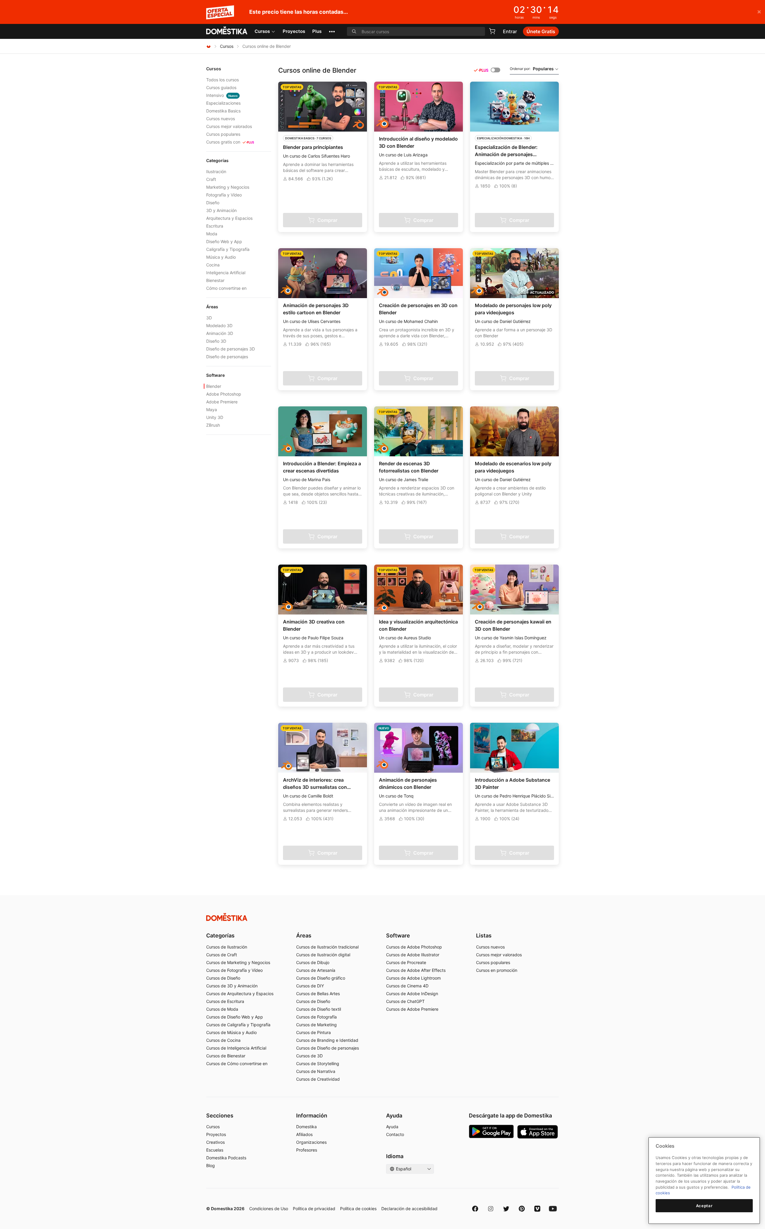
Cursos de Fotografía (316, 1016)
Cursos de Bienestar (225, 1055)
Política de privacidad (314, 1208)
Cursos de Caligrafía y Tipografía (238, 1024)
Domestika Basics (223, 110)
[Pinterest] (522, 1209)
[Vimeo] (537, 1209)
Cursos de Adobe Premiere (412, 1009)
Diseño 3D (216, 341)
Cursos (262, 31)
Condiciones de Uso (268, 1208)
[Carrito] (492, 31)
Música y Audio (221, 257)
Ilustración (216, 171)
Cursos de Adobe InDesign (412, 993)
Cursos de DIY (310, 985)
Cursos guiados (221, 87)
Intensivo (222, 95)
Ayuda (392, 1126)
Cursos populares (223, 134)
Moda (211, 233)
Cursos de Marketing (316, 1024)
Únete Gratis (541, 31)
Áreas (303, 935)
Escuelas (214, 1149)
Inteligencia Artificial (225, 272)
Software (398, 935)
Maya (211, 409)
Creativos (215, 1142)
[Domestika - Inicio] (226, 30)
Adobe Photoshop (223, 394)
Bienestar (215, 280)
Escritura (214, 225)
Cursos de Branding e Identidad (327, 1040)
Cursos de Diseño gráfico (320, 978)
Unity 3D (214, 417)
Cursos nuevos (220, 118)
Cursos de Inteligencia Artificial (236, 1047)
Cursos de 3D (309, 1055)
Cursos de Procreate (406, 962)
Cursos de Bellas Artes (318, 993)
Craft (211, 179)
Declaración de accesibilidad (409, 1208)
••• (332, 31)
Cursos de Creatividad (318, 1079)
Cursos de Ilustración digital (323, 954)
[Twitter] (506, 1209)
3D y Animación (221, 210)
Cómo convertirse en (226, 288)
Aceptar (704, 1205)
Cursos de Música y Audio (231, 1032)
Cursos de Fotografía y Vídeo (234, 970)
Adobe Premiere (222, 401)
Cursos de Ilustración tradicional (327, 946)
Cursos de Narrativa (315, 1071)
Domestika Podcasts (226, 1157)
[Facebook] (475, 1209)
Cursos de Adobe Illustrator (412, 954)
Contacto (395, 1134)
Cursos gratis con (223, 141)
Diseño (212, 202)
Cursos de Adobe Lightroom (413, 978)
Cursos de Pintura (313, 1032)
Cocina (213, 264)
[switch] (495, 70)
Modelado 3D (219, 325)
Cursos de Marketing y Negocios (238, 962)
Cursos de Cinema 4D (407, 985)
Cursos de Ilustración (226, 946)
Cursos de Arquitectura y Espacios (239, 993)
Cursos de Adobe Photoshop (414, 946)
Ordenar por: (532, 68)
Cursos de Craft (221, 954)
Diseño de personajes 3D (230, 348)
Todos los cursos (222, 79)
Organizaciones (311, 1142)
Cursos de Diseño (223, 978)
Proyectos (294, 31)
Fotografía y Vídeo (224, 194)
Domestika (306, 1126)
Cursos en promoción (496, 970)
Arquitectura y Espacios (229, 218)
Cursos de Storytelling (317, 1063)
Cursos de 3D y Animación (232, 985)
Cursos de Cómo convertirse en (236, 1063)
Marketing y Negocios (227, 187)
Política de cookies (358, 1208)
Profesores (306, 1149)
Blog (210, 1165)
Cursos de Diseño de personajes (327, 1047)
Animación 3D (219, 333)
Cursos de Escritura (225, 1001)
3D (209, 317)
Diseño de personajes (227, 356)
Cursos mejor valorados (229, 126)
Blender (213, 386)
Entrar (510, 31)
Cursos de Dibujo (312, 962)
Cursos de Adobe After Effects (416, 970)
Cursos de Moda (222, 1009)
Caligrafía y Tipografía (228, 249)
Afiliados (304, 1134)
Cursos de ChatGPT (405, 1001)
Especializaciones (223, 103)
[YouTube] (553, 1209)
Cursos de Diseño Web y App (234, 1016)
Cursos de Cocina (223, 1040)
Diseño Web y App (224, 241)
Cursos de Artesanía (315, 970)
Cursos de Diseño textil (318, 1009)
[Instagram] (491, 1209)
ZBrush (213, 425)
